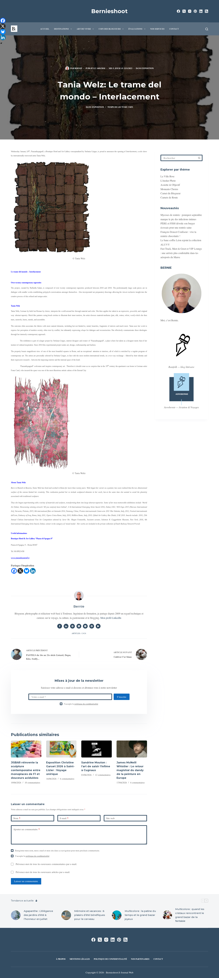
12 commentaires (102, 774)
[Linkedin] (33, 571)
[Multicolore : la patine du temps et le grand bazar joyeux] (117, 915)
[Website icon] (72, 626)
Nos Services (157, 29)
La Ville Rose (167, 176)
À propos (61, 959)
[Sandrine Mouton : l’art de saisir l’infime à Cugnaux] (96, 749)
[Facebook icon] (59, 626)
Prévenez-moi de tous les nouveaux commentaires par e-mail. (46, 864)
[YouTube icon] (98, 626)
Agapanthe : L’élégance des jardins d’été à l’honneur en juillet (38, 915)
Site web (110, 818)
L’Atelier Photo (168, 180)
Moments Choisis (169, 189)
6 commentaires (67, 778)
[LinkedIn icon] (66, 626)
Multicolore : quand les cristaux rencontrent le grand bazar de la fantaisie (189, 915)
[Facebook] (178, 11)
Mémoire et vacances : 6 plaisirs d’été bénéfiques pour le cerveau (89, 915)
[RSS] (206, 11)
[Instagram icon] (85, 626)
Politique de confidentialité (110, 959)
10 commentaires (32, 782)
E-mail (64, 818)
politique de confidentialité (86, 703)
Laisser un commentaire (26, 881)
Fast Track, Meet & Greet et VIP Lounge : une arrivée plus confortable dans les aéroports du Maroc (181, 253)
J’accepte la (81, 703)
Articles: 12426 (79, 633)
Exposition (148, 68)
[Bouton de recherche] (199, 157)
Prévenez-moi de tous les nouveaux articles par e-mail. (43, 872)
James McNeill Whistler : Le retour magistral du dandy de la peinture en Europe (130, 770)
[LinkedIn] (200, 11)
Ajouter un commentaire (26, 829)
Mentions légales (80, 959)
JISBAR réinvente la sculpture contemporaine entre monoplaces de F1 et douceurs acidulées (25, 770)
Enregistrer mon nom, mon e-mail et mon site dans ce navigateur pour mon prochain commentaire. (57, 850)
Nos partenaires (140, 959)
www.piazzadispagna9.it (20, 558)
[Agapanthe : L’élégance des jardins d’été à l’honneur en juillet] (16, 915)
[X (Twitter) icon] (78, 626)
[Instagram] (189, 11)
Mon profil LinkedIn (110, 617)
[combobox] (179, 158)
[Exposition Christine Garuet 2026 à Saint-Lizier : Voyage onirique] (61, 749)
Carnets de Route (169, 197)
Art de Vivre (84, 29)
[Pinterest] (195, 11)
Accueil (44, 29)
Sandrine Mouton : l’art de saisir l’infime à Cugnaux (95, 766)
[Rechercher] (206, 29)
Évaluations (135, 29)
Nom (16, 818)
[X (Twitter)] (184, 11)
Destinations (61, 29)
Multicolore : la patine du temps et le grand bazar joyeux (140, 915)
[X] (20, 571)
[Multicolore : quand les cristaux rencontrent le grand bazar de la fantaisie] (167, 915)
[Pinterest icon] (91, 626)
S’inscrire (121, 696)
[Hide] (1, 43)
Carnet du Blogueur (170, 193)
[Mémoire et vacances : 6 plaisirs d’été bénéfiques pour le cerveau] (66, 915)
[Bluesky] (26, 571)
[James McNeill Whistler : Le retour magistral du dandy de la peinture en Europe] (132, 749)
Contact (174, 29)
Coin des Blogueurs (110, 29)
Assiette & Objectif (170, 184)
